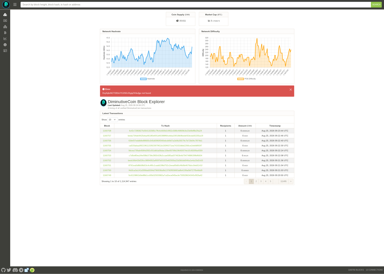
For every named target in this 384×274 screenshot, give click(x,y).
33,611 (182, 21)
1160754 (107, 150)
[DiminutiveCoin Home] (6, 4)
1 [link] (251, 181)
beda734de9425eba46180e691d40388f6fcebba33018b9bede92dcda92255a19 (165, 135)
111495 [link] (283, 181)
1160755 (107, 145)
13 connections (374, 270)
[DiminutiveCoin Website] (26, 270)
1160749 (107, 175)
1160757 (107, 135)
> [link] (290, 181)
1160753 (107, 155)
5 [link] (270, 181)
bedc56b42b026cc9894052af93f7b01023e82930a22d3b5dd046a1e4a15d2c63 (165, 160)
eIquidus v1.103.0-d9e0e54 (192, 270)
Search (376, 4)
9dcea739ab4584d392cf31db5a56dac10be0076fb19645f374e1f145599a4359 (165, 150)
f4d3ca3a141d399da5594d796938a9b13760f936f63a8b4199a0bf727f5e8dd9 (165, 170)
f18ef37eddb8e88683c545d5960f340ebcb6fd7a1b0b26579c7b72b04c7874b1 (165, 140)
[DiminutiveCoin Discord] (15, 270)
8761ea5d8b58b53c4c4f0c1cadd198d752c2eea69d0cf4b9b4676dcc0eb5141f (165, 165)
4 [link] (265, 181)
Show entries (113, 119)
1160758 (107, 130)
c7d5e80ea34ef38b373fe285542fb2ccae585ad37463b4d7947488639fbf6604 (165, 155)
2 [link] (256, 181)
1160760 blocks (356, 270)
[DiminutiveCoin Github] (3, 270)
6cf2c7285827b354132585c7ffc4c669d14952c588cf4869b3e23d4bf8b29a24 (165, 130)
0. (215, 21)
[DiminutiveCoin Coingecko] (32, 270)
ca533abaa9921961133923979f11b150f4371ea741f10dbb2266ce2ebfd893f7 (165, 145)
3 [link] (260, 181)
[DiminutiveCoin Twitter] (9, 270)
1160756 (107, 140)
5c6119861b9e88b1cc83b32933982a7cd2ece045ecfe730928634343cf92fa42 (165, 175)
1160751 (107, 165)
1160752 (107, 160)
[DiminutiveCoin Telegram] (21, 270)
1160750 (107, 170)
